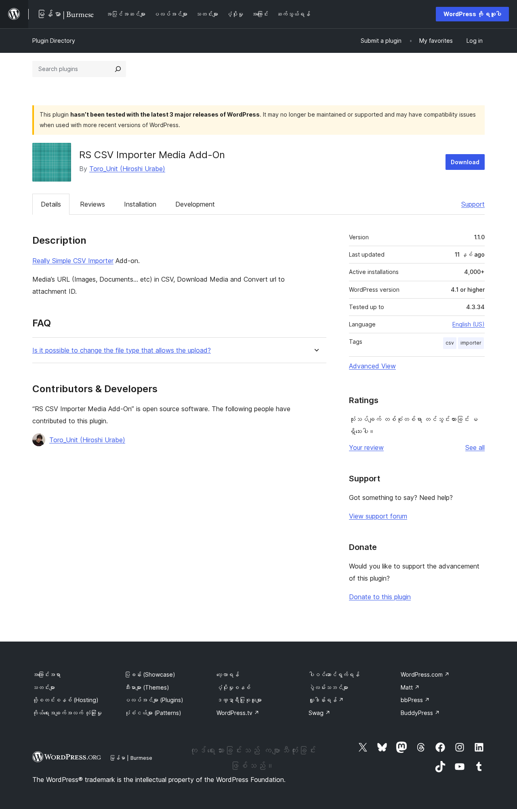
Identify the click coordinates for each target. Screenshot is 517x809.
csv (450, 343)
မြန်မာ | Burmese (130, 758)
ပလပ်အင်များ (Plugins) (153, 699)
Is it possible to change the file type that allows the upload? (121, 350)
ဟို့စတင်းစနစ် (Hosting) (65, 699)
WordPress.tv (237, 712)
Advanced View (372, 366)
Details (51, 204)
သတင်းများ (43, 687)
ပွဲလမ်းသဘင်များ (328, 687)
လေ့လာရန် (227, 674)
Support (473, 204)
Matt (410, 687)
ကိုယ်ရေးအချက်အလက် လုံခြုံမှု (67, 712)
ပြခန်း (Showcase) (149, 674)
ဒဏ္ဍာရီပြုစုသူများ (239, 699)
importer (470, 343)
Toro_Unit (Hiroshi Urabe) (127, 169)
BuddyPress (420, 712)
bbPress (415, 699)
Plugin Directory (53, 40)
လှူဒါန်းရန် (326, 699)
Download (465, 162)
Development (195, 204)
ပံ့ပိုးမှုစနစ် (233, 687)
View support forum (378, 516)
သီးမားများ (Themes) (146, 687)
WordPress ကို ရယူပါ (472, 13)
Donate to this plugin (380, 597)
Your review (366, 447)
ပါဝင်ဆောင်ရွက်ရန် (334, 674)
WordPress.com (425, 674)
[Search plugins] (118, 69)
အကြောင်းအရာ (46, 674)
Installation (140, 204)
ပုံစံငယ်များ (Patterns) (152, 712)
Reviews (92, 204)
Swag (319, 712)
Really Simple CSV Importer (72, 261)
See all (475, 447)
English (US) (468, 324)
